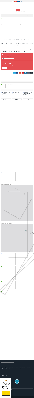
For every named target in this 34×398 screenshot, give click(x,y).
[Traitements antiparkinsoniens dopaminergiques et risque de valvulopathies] (17, 31)
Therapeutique (23, 43)
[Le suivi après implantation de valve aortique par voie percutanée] (6, 95)
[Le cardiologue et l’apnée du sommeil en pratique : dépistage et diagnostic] (28, 95)
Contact (2, 377)
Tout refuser (6, 393)
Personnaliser (5, 395)
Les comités (3, 373)
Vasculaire (31, 43)
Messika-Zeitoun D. (5, 43)
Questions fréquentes (4, 375)
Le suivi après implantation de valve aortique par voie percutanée (6, 100)
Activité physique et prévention (17, 99)
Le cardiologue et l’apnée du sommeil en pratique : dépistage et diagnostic (28, 100)
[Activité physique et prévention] (17, 95)
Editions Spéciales (6, 184)
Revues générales (18, 43)
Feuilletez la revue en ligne (21, 11)
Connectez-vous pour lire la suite (8, 58)
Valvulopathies (27, 43)
